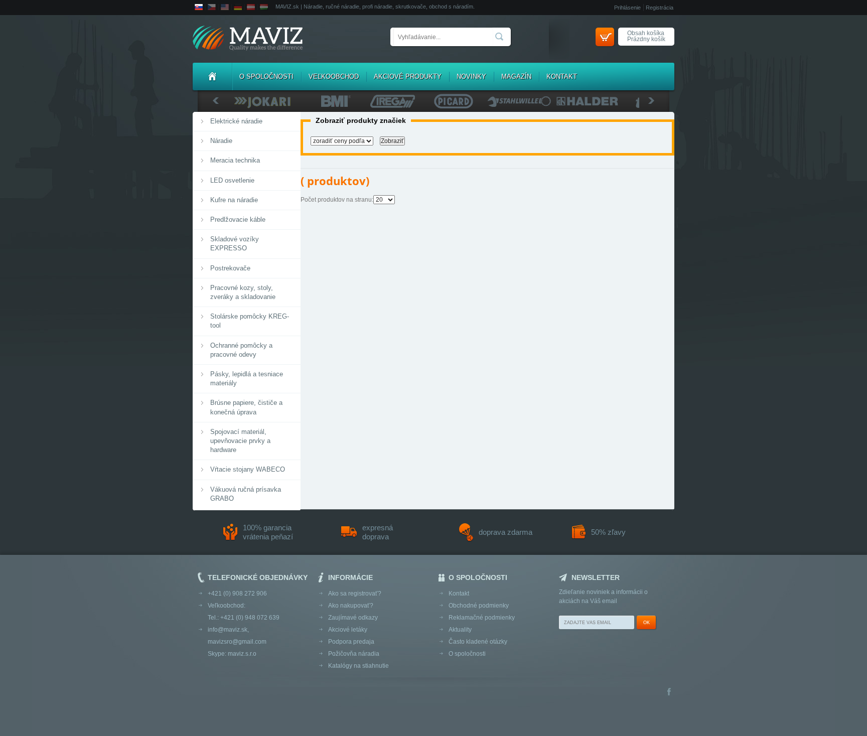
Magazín (516, 76)
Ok (646, 622)
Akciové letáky (347, 629)
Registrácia (659, 8)
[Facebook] (669, 692)
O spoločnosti (266, 76)
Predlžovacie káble (237, 219)
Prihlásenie (627, 8)
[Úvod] (212, 76)
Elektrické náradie (236, 121)
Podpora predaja (351, 641)
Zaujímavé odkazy (353, 617)
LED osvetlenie (232, 180)
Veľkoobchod (334, 76)
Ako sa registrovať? (354, 593)
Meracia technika (235, 160)
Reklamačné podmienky (482, 617)
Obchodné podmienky (479, 605)
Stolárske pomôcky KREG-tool (249, 321)
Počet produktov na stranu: (337, 199)
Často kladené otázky (478, 641)
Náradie (221, 140)
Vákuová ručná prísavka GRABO (245, 494)
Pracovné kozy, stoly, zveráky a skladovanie (242, 292)
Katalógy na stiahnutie (358, 665)
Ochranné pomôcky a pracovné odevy (241, 350)
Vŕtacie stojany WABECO (247, 469)
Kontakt (561, 76)
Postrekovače (230, 268)
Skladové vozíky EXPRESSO (234, 243)
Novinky (471, 76)
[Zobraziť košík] (605, 37)
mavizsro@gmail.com (237, 641)
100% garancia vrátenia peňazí (268, 532)
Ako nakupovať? (350, 605)
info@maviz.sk (227, 629)
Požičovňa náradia (353, 653)
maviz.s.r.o (242, 653)
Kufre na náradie (234, 200)
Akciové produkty (408, 76)
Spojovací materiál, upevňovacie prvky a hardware (240, 441)
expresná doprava (377, 532)
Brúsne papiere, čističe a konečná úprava (246, 407)
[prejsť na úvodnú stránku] (248, 39)
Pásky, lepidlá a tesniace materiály (246, 378)
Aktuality (460, 629)
